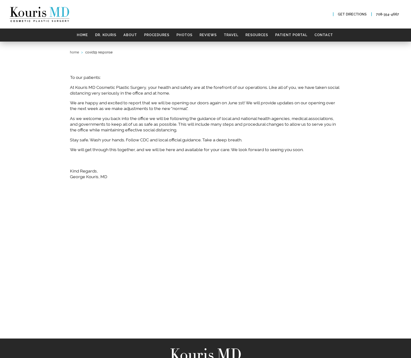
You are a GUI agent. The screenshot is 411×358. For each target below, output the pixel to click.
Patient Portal (291, 35)
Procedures (156, 35)
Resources (256, 35)
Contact (323, 35)
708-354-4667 (387, 14)
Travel (231, 35)
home (74, 52)
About (130, 35)
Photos (184, 35)
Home (82, 35)
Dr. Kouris (105, 35)
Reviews (208, 35)
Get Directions (352, 14)
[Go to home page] (68, 14)
